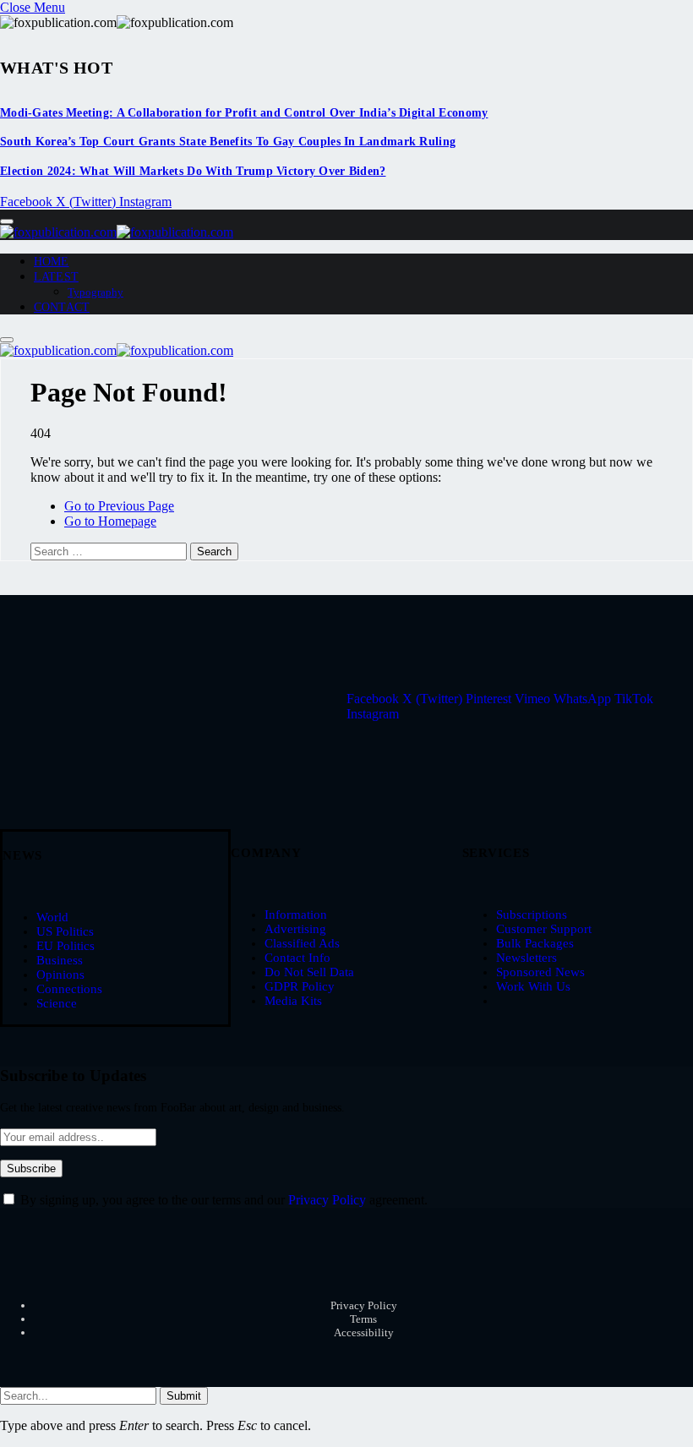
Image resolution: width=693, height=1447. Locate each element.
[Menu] (7, 221)
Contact (62, 307)
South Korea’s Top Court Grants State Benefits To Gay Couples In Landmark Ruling (228, 141)
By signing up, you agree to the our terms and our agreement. (222, 1200)
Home (51, 261)
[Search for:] (110, 550)
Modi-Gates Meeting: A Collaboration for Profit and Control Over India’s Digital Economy (244, 112)
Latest (56, 276)
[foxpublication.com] (116, 232)
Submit (183, 1396)
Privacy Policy (327, 1200)
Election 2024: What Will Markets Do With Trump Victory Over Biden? (192, 171)
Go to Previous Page (119, 506)
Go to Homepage (110, 521)
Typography (95, 292)
